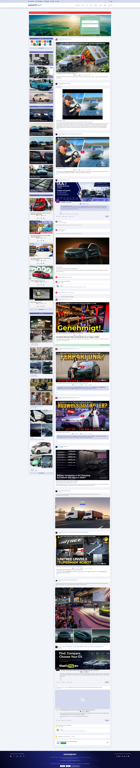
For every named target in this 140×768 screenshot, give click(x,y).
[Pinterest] (23, 756)
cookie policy (74, 760)
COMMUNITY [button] (32, 1)
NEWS (53, 1)
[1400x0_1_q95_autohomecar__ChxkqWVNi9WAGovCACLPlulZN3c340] (46, 430)
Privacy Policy (86, 763)
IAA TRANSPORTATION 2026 (65, 202)
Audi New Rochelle (35, 345)
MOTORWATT (60, 446)
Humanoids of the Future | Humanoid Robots (79, 532)
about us (78, 760)
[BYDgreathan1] (64, 636)
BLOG (58, 1)
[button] (111, 5)
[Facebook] (120, 756)
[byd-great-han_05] (83, 636)
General (39, 215)
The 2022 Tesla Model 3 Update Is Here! (38, 280)
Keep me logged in (86, 28)
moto (91, 5)
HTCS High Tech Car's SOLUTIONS (38, 439)
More (57, 174)
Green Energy (83, 711)
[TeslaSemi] (82, 512)
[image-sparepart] (41, 353)
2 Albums (59, 216)
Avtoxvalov (59, 296)
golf (109, 5)
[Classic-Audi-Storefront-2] (41, 322)
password (94, 31)
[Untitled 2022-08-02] (46, 461)
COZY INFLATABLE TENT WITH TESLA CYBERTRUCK (66, 73)
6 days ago (59, 533)
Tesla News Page (61, 38)
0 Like (64, 682)
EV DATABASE (39, 1)
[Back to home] (35, 5)
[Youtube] (128, 756)
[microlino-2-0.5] (35, 461)
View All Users (41, 48)
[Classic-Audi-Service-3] (46, 335)
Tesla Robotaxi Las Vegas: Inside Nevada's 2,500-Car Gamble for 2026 (69, 333)
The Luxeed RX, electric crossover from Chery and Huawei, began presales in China (72, 383)
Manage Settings (76, 766)
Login (111, 1)
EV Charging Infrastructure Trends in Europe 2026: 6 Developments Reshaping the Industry (84, 687)
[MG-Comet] (41, 448)
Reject (68, 766)
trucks (100, 5)
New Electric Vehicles (76, 433)
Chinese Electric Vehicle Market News (65, 348)
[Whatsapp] (20, 756)
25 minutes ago (60, 84)
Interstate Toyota (35, 376)
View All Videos (41, 309)
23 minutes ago (60, 40)
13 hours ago (60, 222)
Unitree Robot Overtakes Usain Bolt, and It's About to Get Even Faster (69, 566)
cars (87, 5)
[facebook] (14, 756)
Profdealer (60, 725)
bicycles (95, 5)
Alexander (60, 221)
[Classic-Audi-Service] (35, 335)
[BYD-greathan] (82, 608)
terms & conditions (63, 760)
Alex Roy (33, 407)
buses (105, 5)
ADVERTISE (47, 1)
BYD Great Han (59, 267)
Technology (76, 75)
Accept (62, 766)
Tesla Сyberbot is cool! (60, 120)
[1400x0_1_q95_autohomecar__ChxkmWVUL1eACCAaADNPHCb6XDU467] (41, 416)
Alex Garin (43, 215)
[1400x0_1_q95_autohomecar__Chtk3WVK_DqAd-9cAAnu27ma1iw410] (35, 430)
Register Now (63, 743)
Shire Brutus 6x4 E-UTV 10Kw (36, 302)
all (83, 5)
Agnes (59, 277)
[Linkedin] (17, 756)
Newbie (68, 281)
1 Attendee (66, 216)
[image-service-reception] (35, 367)
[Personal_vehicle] (41, 385)
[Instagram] (124, 756)
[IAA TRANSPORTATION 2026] (58, 201)
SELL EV (78, 5)
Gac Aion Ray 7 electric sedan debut (63, 432)
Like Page (106, 682)
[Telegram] (10, 756)
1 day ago (59, 300)
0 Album (59, 720)
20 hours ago (60, 282)
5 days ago (59, 398)
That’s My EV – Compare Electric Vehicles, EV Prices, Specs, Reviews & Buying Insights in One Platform (79, 670)
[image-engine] (46, 367)
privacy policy (69, 760)
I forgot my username (88, 31)
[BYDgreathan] (101, 636)
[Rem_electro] (46, 398)
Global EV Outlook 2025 (70, 716)
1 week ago (59, 688)
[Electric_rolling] (35, 398)
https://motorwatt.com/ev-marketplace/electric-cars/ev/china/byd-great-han (69, 233)
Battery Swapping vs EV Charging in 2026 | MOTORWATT (67, 481)
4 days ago (59, 349)
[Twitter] (117, 756)
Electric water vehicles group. (76, 133)
